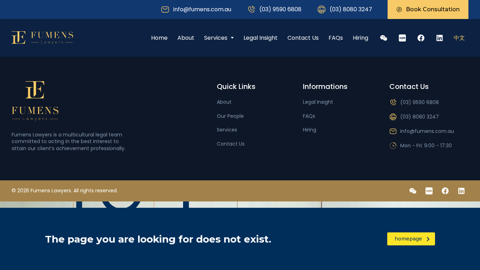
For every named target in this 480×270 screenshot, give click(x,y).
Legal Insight (261, 38)
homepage (408, 239)
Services (215, 38)
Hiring (360, 38)
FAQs (336, 38)
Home (159, 38)
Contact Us (303, 38)
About (185, 38)
